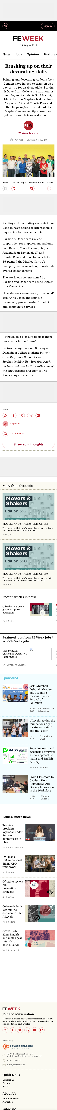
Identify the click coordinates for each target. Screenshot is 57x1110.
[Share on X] (22, 415)
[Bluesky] (20, 1030)
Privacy (6, 1083)
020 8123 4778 (14, 1060)
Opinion (33, 54)
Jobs (19, 54)
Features (50, 54)
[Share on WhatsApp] (5, 415)
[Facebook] (13, 1030)
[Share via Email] (38, 415)
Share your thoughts (28, 444)
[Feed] (5, 1030)
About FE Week (11, 1098)
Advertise (8, 1102)
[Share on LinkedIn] (30, 415)
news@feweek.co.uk (16, 1065)
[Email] (42, 1030)
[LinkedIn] (27, 1030)
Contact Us (8, 1080)
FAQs (6, 1086)
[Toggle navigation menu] (5, 26)
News (6, 54)
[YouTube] (34, 1030)
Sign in (48, 26)
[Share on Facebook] (13, 415)
